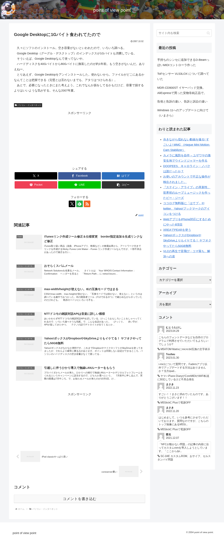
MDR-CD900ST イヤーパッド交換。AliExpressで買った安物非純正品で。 (182, 90)
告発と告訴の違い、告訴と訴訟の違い (182, 101)
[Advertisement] (79, 139)
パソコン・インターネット (29, 105)
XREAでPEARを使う (177, 229)
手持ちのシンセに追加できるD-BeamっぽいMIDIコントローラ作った (183, 62)
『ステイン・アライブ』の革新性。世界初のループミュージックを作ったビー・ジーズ (186, 193)
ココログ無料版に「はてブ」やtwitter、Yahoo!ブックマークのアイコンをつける (186, 209)
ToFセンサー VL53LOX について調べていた (183, 76)
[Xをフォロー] (72, 204)
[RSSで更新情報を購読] (87, 204)
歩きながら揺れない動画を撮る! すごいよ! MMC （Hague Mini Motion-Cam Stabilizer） (186, 145)
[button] (123, 185)
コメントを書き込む (79, 499)
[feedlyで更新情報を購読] (79, 204)
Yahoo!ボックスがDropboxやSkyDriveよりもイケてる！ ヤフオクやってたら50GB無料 (187, 241)
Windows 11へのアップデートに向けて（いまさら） (183, 113)
